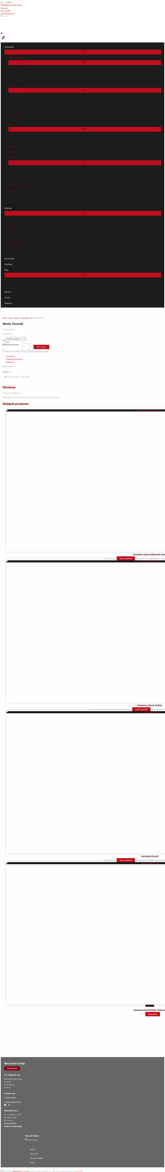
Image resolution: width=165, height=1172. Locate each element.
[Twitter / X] (9, 1105)
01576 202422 (6, 11)
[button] (15, 47)
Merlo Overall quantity (10, 345)
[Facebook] (5, 1105)
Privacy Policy (34, 1153)
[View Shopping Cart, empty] (2, 38)
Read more (152, 1014)
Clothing (16, 318)
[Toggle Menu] (83, 52)
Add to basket (41, 347)
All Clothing (25, 318)
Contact (32, 1162)
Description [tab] (10, 356)
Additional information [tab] (14, 359)
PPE (31, 318)
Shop (10, 318)
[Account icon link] (1, 33)
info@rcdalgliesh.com (8, 13)
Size (4, 340)
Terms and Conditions (36, 1158)
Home (5, 318)
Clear (7, 342)
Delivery (32, 1149)
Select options (126, 558)
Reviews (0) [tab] (10, 362)
